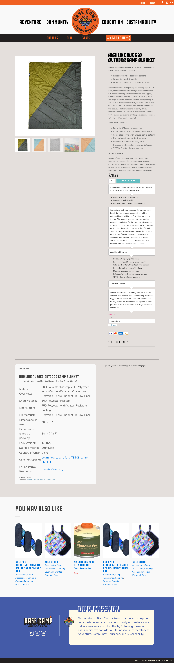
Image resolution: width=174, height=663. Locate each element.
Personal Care (22, 584)
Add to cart (128, 180)
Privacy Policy (167, 660)
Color (111, 317)
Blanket (29, 480)
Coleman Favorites (24, 581)
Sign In (142, 3)
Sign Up (152, 3)
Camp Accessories (39, 480)
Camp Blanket (50, 480)
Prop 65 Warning (52, 469)
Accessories (21, 574)
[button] (22, 145)
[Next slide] (93, 96)
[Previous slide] (17, 556)
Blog (70, 37)
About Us (52, 37)
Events (85, 37)
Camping (31, 577)
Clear (113, 325)
